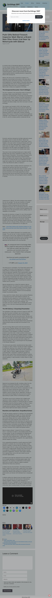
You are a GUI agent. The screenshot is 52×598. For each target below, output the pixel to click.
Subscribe (39, 16)
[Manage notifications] (49, 596)
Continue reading (26, 20)
